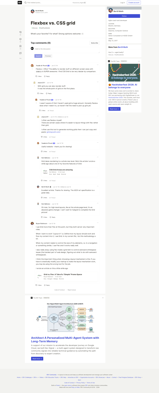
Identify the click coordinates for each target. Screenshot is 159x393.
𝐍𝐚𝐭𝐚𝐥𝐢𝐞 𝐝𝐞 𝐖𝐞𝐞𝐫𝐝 (41, 65)
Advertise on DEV (73, 377)
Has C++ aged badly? (116, 53)
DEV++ (36, 377)
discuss (34, 28)
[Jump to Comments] (20, 40)
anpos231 (41, 83)
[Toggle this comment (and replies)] (32, 68)
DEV (86, 385)
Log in (122, 2)
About (108, 377)
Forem (58, 385)
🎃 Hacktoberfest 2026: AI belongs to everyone (122, 86)
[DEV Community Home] (19, 2)
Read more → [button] (37, 359)
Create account (133, 2)
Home (18, 377)
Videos (41, 377)
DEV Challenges (27, 377)
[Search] (25, 2)
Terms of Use (91, 382)
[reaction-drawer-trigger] (20, 33)
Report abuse (72, 290)
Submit (38, 56)
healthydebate (44, 28)
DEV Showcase (100, 377)
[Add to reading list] (20, 47)
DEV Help (63, 377)
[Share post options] (20, 58)
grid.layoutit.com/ (53, 132)
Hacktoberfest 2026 (115, 97)
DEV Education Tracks (52, 377)
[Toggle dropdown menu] (97, 64)
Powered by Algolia (78, 2)
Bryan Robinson (41, 223)
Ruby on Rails (75, 387)
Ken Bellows (45, 158)
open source (68, 385)
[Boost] (20, 53)
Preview (48, 56)
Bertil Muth (40, 11)
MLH (79, 380)
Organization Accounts (87, 377)
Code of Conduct (59, 290)
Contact (114, 377)
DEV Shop (138, 377)
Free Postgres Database (126, 377)
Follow (124, 16)
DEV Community (51, 374)
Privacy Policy (80, 382)
